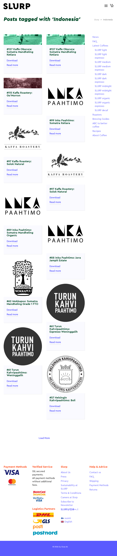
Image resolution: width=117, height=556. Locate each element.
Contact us (95, 472)
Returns (93, 490)
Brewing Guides (100, 119)
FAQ (94, 41)
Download (12, 60)
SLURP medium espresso (103, 68)
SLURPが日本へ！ (70, 509)
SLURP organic (102, 98)
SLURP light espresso (101, 56)
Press (63, 477)
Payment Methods (98, 485)
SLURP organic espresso (102, 104)
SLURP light (101, 50)
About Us (65, 472)
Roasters (97, 115)
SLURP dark (101, 74)
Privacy (64, 481)
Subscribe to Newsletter (67, 503)
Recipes (96, 131)
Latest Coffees (100, 46)
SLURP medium (103, 62)
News (95, 37)
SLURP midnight (103, 86)
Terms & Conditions (71, 493)
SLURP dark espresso (101, 80)
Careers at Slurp (69, 497)
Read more (12, 65)
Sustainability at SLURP (69, 487)
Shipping (94, 481)
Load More (44, 438)
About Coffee (99, 135)
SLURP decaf (101, 110)
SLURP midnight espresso (103, 92)
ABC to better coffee (99, 125)
